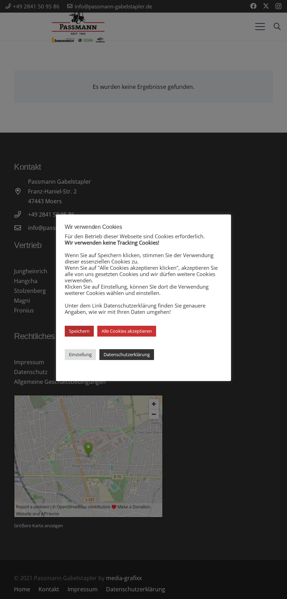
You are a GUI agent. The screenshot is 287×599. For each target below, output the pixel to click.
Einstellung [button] (80, 354)
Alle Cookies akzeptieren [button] (127, 331)
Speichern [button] (79, 331)
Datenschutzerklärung (127, 354)
